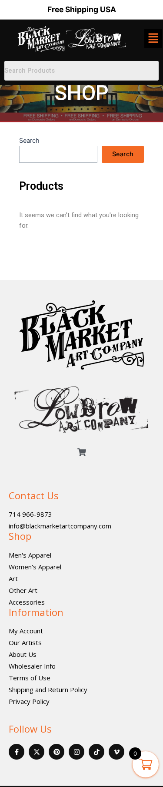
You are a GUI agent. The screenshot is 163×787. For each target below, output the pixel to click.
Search (29, 141)
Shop (20, 535)
